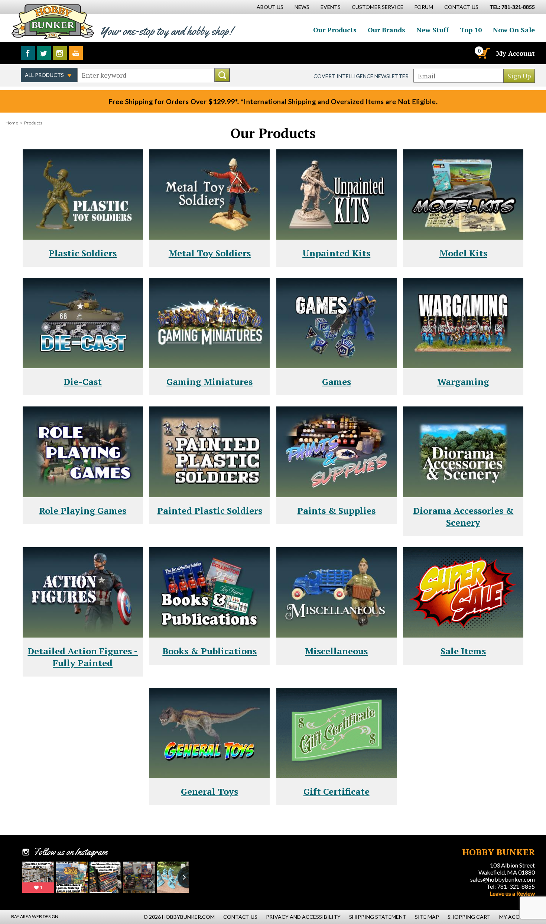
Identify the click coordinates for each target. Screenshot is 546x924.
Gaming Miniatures (209, 382)
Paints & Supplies (336, 510)
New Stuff (432, 29)
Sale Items (463, 651)
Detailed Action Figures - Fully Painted (82, 657)
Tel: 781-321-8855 (511, 886)
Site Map (427, 917)
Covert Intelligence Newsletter (361, 76)
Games (336, 382)
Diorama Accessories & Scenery (463, 516)
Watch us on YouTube (76, 53)
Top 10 (471, 29)
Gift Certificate (336, 791)
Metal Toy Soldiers (210, 253)
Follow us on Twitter (44, 53)
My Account (515, 53)
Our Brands (386, 29)
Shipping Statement (377, 917)
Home (12, 123)
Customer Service (377, 7)
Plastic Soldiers (83, 253)
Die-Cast (83, 382)
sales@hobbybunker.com (502, 879)
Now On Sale (514, 29)
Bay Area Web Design (34, 916)
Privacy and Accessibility (303, 917)
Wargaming (463, 382)
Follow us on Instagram (60, 53)
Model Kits (463, 253)
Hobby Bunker (52, 21)
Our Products (335, 29)
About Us (270, 7)
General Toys (209, 791)
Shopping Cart (469, 917)
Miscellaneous (336, 651)
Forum (424, 7)
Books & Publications (209, 651)
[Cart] (483, 53)
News (302, 7)
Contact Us (461, 7)
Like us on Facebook (28, 53)
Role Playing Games (82, 510)
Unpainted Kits (336, 253)
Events (331, 7)
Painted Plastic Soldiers (209, 510)
